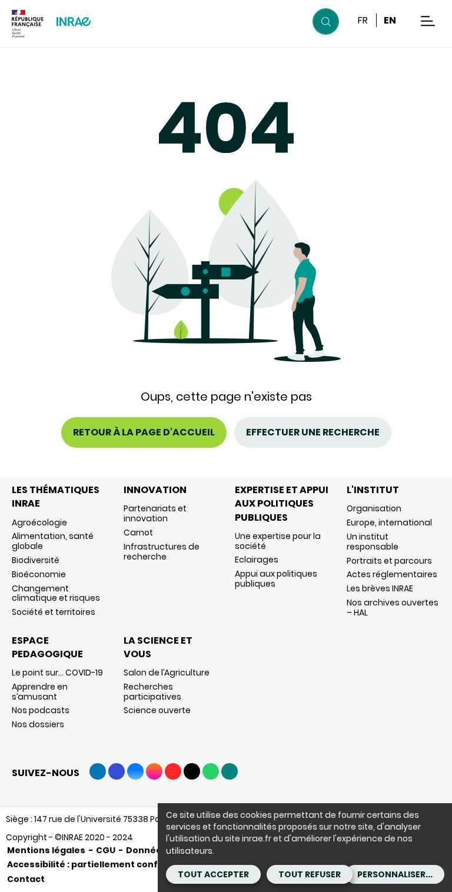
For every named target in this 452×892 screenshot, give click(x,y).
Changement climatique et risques (56, 593)
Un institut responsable (372, 541)
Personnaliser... (395, 874)
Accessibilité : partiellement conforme (94, 864)
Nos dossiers (38, 724)
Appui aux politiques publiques (276, 579)
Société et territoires (53, 612)
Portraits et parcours (389, 561)
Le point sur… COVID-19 (57, 672)
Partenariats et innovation (155, 513)
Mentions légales (46, 850)
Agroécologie (39, 522)
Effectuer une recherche (313, 432)
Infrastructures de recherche (162, 552)
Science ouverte (157, 710)
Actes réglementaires (392, 574)
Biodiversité (35, 560)
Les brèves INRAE (380, 588)
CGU (105, 850)
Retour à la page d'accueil (144, 432)
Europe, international (389, 522)
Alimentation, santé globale (53, 541)
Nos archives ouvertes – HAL (392, 607)
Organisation (374, 508)
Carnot (138, 532)
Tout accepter (213, 874)
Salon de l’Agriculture (167, 672)
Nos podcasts (40, 710)
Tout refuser (309, 874)
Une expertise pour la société (278, 541)
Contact (26, 879)
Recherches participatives (152, 692)
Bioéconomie (39, 574)
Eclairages (256, 559)
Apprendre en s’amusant (40, 692)
